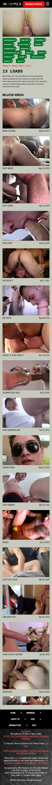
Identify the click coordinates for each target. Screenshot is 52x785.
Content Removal (29, 753)
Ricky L (22, 66)
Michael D (6, 66)
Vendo (16, 758)
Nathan (14, 66)
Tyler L (29, 66)
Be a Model (26, 731)
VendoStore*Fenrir (21, 763)
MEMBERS (31, 713)
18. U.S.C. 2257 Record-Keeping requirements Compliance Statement (26, 737)
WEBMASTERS (15, 725)
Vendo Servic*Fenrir (40, 763)
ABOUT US (15, 719)
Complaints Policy (26, 751)
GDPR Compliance (10, 751)
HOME (13, 713)
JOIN (33, 719)
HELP (34, 725)
